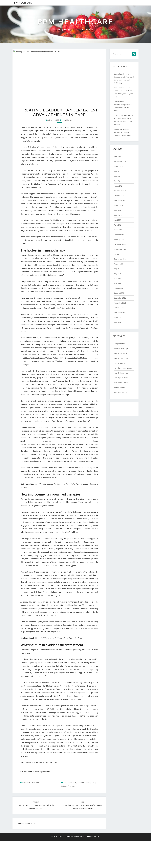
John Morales (68, 120)
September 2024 (120, 200)
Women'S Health (120, 392)
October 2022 (119, 308)
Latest (63, 786)
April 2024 (117, 225)
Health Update (119, 363)
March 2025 (118, 186)
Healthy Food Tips (121, 373)
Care (94, 782)
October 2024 (119, 195)
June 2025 (117, 176)
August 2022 (118, 317)
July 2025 (117, 171)
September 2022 (120, 312)
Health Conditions (121, 358)
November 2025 (120, 161)
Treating (71, 786)
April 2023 (117, 278)
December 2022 (120, 298)
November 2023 (120, 249)
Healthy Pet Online (121, 378)
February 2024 (119, 235)
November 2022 (120, 303)
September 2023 (120, 259)
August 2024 (118, 205)
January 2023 (119, 293)
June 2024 (117, 215)
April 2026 (117, 157)
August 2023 (118, 264)
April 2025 (117, 181)
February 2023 (119, 288)
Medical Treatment (31, 782)
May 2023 (117, 273)
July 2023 (117, 269)
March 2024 (118, 230)
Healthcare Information (123, 368)
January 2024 (119, 239)
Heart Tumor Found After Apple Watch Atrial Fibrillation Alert (36, 805)
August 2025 (118, 166)
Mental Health (119, 387)
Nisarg (96, 836)
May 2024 (117, 220)
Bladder (80, 782)
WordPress (80, 836)
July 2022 (117, 322)
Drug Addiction (119, 344)
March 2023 (118, 283)
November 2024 (120, 191)
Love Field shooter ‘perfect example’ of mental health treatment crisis (82, 805)
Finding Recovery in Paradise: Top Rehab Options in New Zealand (123, 132)
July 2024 (117, 210)
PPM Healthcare (23, 2)
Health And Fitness (121, 353)
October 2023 (119, 254)
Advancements (70, 782)
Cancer (88, 782)
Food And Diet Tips (121, 348)
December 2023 (120, 244)
